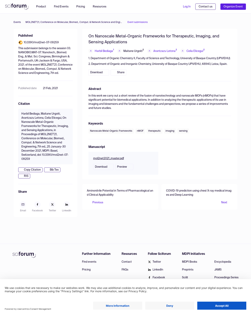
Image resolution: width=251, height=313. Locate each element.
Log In (187, 6)
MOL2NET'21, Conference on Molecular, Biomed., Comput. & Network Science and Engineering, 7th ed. (74, 22)
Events (17, 22)
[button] (101, 7)
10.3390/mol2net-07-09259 (41, 42)
